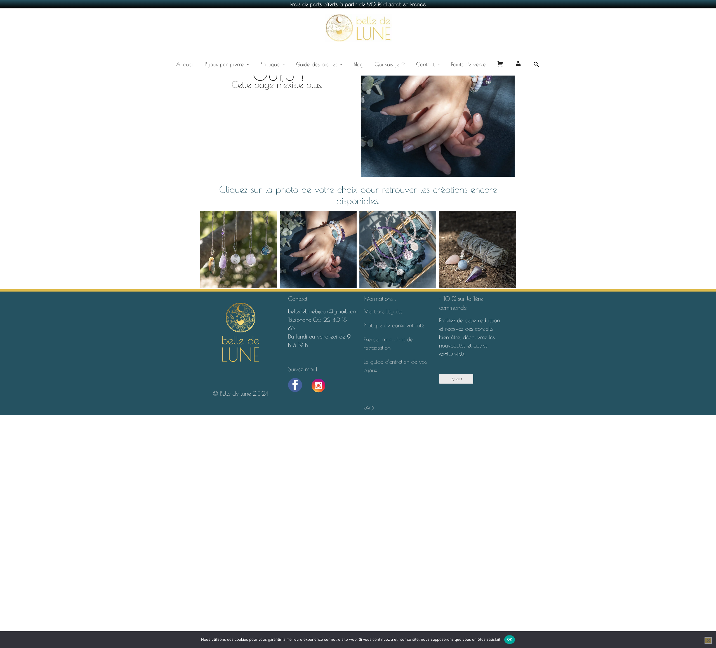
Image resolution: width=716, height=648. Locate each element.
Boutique (270, 64)
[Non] (708, 640)
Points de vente (468, 64)
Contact (425, 64)
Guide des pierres (316, 64)
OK (509, 639)
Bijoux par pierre (224, 64)
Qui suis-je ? (390, 64)
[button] (536, 64)
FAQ (369, 408)
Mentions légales (383, 311)
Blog (358, 64)
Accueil (185, 64)
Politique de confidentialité (395, 325)
